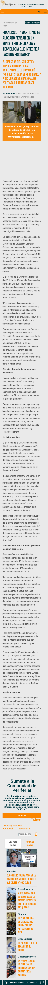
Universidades (27, 97)
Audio (28, 22)
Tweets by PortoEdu (12, 825)
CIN (18, 93)
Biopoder (36, 22)
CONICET (25, 93)
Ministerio (15, 97)
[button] (22, 815)
